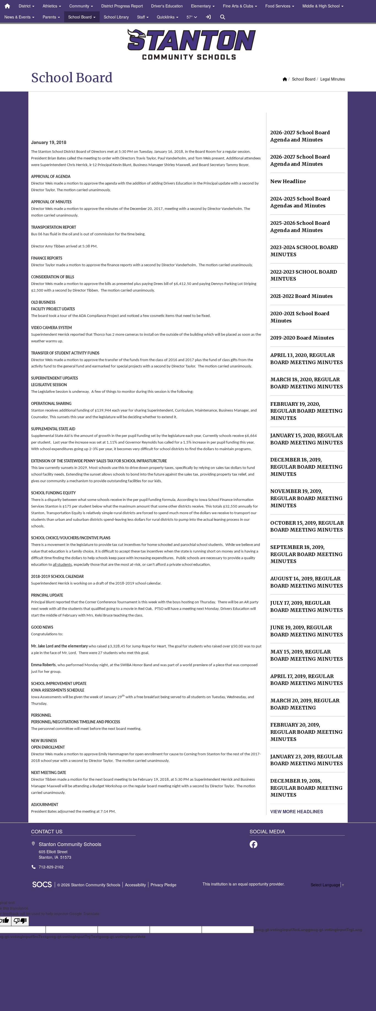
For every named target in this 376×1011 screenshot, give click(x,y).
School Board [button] (80, 17)
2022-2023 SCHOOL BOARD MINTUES (303, 275)
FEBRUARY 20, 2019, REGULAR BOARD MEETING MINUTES (306, 732)
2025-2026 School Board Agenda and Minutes (300, 226)
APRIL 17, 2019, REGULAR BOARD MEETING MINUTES (306, 680)
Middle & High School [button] (322, 6)
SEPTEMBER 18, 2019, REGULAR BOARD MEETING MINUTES (306, 554)
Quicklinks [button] (166, 17)
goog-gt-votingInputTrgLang (335, 929)
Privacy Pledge (163, 884)
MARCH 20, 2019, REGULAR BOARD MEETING (304, 704)
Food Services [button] (278, 6)
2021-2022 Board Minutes (301, 296)
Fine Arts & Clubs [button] (238, 6)
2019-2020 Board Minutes (302, 338)
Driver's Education (167, 6)
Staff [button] (141, 17)
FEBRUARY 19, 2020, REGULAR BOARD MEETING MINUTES (306, 411)
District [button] (25, 6)
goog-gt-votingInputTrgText (72, 936)
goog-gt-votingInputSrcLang (281, 929)
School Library (116, 17)
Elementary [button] (201, 6)
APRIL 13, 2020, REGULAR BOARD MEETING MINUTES (306, 359)
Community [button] (79, 6)
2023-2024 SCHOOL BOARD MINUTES (304, 251)
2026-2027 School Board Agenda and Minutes (300, 136)
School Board (303, 79)
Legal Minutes (332, 79)
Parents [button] (50, 17)
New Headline (288, 181)
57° (190, 17)
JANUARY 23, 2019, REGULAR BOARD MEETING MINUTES (306, 760)
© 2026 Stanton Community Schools (88, 884)
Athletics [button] (50, 6)
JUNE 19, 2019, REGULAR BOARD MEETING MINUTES (306, 631)
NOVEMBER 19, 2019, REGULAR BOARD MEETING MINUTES (306, 498)
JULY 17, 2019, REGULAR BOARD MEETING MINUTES (306, 606)
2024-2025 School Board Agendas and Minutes (300, 202)
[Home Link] (7, 5)
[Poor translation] (20, 921)
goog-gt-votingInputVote (122, 936)
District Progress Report (122, 6)
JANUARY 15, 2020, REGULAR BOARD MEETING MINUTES (306, 439)
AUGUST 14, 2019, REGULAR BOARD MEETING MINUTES (306, 582)
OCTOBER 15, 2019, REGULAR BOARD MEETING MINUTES (307, 526)
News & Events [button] (18, 17)
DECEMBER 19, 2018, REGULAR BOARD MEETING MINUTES (306, 788)
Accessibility (135, 884)
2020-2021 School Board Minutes (299, 317)
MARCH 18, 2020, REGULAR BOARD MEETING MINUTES (306, 383)
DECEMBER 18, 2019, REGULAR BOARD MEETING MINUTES (306, 467)
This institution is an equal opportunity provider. (244, 884)
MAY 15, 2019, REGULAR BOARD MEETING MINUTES (306, 655)
